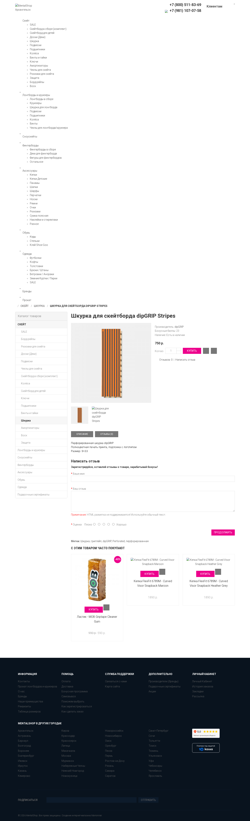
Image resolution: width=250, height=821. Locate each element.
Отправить (148, 800)
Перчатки (35, 195)
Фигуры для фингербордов (46, 157)
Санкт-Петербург (159, 730)
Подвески (35, 45)
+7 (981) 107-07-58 (185, 10)
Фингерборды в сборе (43, 149)
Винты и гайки (38, 57)
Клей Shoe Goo (39, 244)
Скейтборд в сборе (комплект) (48, 28)
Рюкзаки (35, 211)
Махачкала (68, 750)
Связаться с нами (116, 681)
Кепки (33, 174)
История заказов (202, 686)
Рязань (109, 765)
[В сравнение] (206, 351)
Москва (66, 755)
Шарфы (34, 191)
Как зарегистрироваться (76, 706)
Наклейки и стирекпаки (44, 219)
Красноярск (68, 740)
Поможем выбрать (72, 701)
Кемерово (24, 775)
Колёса (34, 53)
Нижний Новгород (72, 770)
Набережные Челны (73, 765)
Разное (34, 223)
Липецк (65, 745)
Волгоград (24, 745)
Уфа (151, 760)
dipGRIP (179, 326)
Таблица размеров (29, 711)
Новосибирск (113, 735)
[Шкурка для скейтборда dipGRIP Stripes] (111, 363)
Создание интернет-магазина (76, 815)
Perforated (119, 541)
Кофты (34, 261)
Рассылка (198, 696)
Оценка (77, 524)
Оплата (65, 681)
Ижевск (22, 760)
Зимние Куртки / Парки (43, 278)
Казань (22, 770)
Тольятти (154, 740)
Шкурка (34, 41)
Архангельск (25, 730)
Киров (65, 730)
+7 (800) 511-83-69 (185, 5)
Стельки (35, 240)
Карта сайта (112, 686)
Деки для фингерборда (43, 153)
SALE (33, 24)
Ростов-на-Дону (115, 760)
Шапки (34, 187)
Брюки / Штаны (39, 270)
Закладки (198, 691)
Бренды (22, 696)
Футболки (35, 257)
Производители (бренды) (163, 681)
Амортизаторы (39, 65)
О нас (21, 691)
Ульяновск (155, 755)
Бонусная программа (74, 691)
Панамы (35, 182)
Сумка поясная (39, 215)
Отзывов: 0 (166, 359)
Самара (109, 770)
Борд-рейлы (37, 82)
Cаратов (110, 775)
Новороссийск (114, 730)
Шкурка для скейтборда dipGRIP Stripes (78, 305)
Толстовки (36, 266)
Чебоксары (155, 765)
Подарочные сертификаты (164, 686)
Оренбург (110, 745)
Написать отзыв (185, 359)
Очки (33, 207)
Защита (34, 77)
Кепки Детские (38, 178)
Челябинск (155, 770)
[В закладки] (214, 351)
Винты (34, 123)
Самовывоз (68, 696)
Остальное (36, 161)
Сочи (152, 735)
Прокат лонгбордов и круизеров (37, 686)
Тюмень (153, 750)
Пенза (108, 750)
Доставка (67, 686)
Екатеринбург (26, 755)
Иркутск (23, 765)
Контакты (24, 681)
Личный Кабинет (202, 681)
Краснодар (68, 735)
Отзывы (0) (106, 434)
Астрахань (24, 735)
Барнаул (23, 740)
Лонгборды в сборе (41, 99)
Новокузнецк (69, 775)
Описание (82, 434)
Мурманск (67, 760)
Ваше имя (79, 473)
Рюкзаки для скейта (42, 73)
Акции (152, 691)
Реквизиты (24, 706)
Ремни (34, 203)
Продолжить (223, 532)
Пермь (109, 755)
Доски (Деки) (37, 37)
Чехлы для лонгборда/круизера (49, 127)
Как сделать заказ (72, 711)
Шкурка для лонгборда (43, 107)
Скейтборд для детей (42, 32)
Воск (33, 86)
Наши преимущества (30, 701)
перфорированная (137, 541)
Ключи (34, 61)
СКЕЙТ (24, 305)
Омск (108, 740)
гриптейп (96, 541)
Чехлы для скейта (40, 69)
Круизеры (36, 103)
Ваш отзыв (79, 488)
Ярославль (155, 775)
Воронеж (23, 750)
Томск (152, 745)
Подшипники (37, 49)
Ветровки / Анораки (42, 274)
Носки (34, 199)
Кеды (33, 236)
